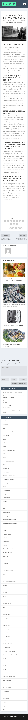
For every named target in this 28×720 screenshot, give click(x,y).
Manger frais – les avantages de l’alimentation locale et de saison (12, 279)
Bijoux (4, 464)
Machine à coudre (7, 578)
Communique (6, 490)
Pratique (5, 622)
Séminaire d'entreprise (9, 651)
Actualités (5, 424)
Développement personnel (10, 523)
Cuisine (5, 501)
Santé (4, 640)
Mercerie (5, 596)
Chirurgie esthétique (8, 479)
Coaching (5, 483)
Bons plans (6, 472)
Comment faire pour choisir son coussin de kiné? (13, 401)
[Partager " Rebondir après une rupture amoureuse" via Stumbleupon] (11, 224)
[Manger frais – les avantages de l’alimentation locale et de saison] (14, 270)
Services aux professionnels (10, 654)
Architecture (6, 435)
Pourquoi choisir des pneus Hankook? (13, 325)
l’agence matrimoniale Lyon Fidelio (15, 192)
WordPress (14, 718)
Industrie (5, 563)
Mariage (5, 592)
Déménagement (7, 516)
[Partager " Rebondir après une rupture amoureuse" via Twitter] (8, 221)
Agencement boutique (9, 432)
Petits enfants (6, 614)
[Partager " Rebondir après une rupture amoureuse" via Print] (17, 224)
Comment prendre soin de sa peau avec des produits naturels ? (13, 396)
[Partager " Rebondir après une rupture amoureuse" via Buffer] (23, 221)
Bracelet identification (9, 475)
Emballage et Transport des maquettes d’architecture (13, 406)
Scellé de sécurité (7, 643)
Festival (5, 545)
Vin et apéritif (6, 698)
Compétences (6, 494)
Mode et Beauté (7, 603)
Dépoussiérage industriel (9, 519)
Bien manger (6, 457)
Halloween (5, 556)
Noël (4, 607)
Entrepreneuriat (7, 534)
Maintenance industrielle (9, 581)
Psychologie (6, 629)
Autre (4, 446)
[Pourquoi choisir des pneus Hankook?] (14, 316)
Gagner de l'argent (8, 548)
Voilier (4, 702)
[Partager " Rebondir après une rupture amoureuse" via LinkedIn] (20, 221)
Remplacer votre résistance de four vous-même (13, 411)
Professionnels (7, 625)
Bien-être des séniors (8, 461)
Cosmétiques (6, 497)
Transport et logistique (9, 676)
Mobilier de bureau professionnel (11, 600)
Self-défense (6, 647)
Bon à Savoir (6, 468)
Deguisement (6, 512)
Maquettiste (6, 589)
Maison (5, 585)
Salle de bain (6, 636)
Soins (4, 658)
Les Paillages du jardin (8, 570)
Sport (4, 665)
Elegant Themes (13, 716)
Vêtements (6, 691)
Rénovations (6, 633)
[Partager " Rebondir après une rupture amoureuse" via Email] (14, 224)
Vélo (4, 684)
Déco (4, 508)
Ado (4, 428)
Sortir (4, 662)
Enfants (5, 530)
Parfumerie (6, 611)
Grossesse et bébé (7, 552)
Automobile (6, 443)
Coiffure (5, 486)
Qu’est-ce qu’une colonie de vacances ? (13, 392)
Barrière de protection (9, 450)
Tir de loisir (6, 673)
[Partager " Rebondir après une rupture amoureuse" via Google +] (11, 221)
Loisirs (4, 574)
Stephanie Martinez (13, 20)
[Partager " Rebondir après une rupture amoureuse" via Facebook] (5, 221)
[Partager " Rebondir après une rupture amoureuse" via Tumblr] (14, 221)
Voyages (5, 706)
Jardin (4, 567)
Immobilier (6, 559)
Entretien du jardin (8, 537)
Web (4, 709)
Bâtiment (5, 454)
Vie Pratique (10, 22)
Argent (4, 439)
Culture (5, 505)
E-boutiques (6, 527)
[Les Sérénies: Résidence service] (14, 335)
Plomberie (5, 618)
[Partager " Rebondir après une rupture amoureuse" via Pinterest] (17, 221)
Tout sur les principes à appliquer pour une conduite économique (14, 305)
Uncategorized (7, 680)
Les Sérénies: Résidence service (11, 344)
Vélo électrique (7, 687)
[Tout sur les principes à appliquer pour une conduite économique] (14, 293)
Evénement (6, 541)
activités (5, 421)
